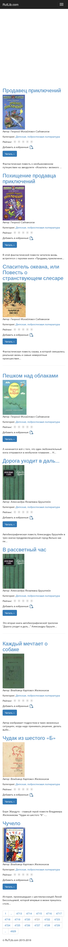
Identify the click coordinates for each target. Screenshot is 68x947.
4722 (47, 919)
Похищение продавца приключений (29, 178)
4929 (13, 931)
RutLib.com (10, 4)
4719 (17, 919)
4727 (37, 925)
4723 (57, 919)
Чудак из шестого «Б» (29, 737)
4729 (57, 925)
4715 (39, 913)
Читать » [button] (10, 153)
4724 (7, 925)
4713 (19, 913)
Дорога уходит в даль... (31, 460)
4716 (49, 913)
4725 (17, 925)
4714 (29, 913)
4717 (59, 913)
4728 (47, 925)
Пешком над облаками (30, 375)
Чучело (11, 823)
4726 (27, 925)
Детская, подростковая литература (38, 136)
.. (11, 913)
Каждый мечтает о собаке (25, 646)
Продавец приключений (32, 90)
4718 (7, 919)
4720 (27, 919)
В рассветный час (24, 549)
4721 (37, 919)
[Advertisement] (34, 46)
